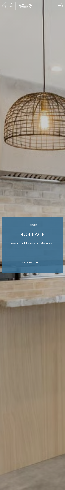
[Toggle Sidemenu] (60, 6)
